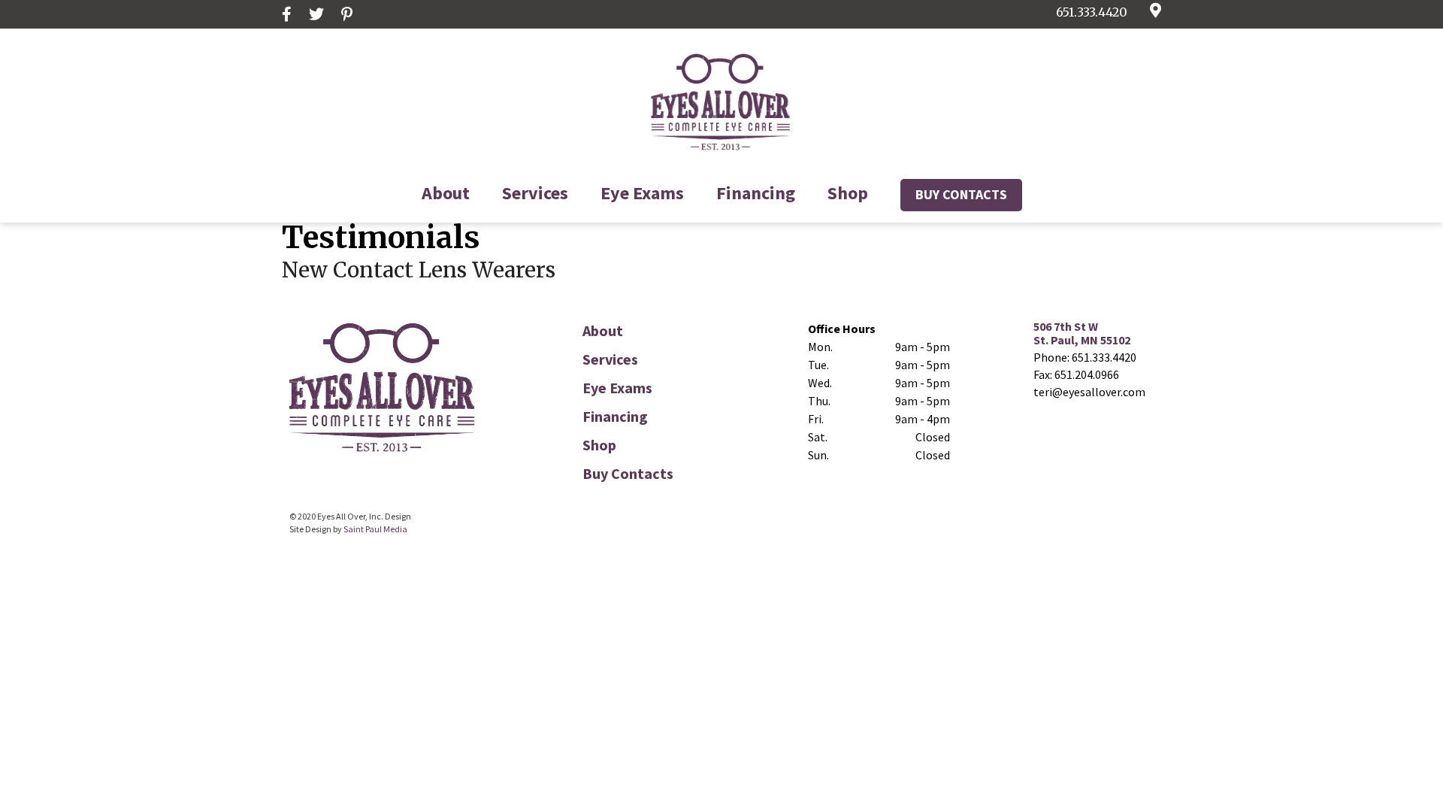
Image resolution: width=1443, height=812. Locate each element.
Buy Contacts (961, 194)
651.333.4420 (1091, 12)
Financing (755, 193)
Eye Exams (642, 193)
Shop (847, 193)
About (446, 193)
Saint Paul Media (375, 529)
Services (535, 193)
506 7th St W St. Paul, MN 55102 (1081, 333)
